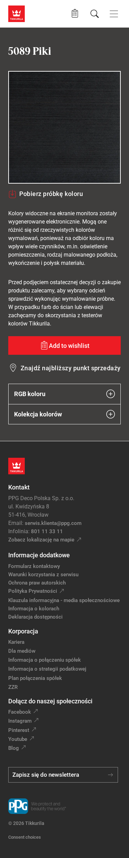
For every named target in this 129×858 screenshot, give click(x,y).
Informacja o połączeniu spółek (44, 660)
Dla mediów (21, 651)
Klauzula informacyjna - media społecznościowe (64, 600)
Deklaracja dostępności (35, 617)
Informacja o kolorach (33, 609)
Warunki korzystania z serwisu (43, 574)
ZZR (13, 687)
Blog (13, 748)
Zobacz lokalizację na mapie (41, 540)
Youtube (17, 739)
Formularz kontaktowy (34, 566)
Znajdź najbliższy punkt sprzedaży (71, 368)
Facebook (19, 712)
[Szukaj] (94, 14)
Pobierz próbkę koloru (51, 193)
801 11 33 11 (47, 531)
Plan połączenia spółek (35, 678)
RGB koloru (29, 393)
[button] (74, 13)
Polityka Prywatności (32, 591)
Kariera (16, 642)
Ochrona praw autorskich (37, 583)
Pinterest (18, 730)
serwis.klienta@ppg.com (53, 523)
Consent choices (24, 837)
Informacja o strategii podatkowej (47, 669)
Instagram (20, 721)
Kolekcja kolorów (38, 414)
